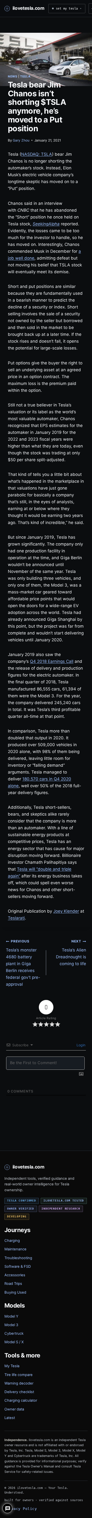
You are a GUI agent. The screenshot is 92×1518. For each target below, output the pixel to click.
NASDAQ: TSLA (36, 154)
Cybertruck (14, 1333)
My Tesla (11, 1366)
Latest (9, 1418)
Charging (12, 1240)
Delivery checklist (19, 1392)
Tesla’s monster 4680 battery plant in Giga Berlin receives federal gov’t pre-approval (23, 963)
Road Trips (13, 1283)
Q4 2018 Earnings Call (51, 661)
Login (80, 1045)
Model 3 (11, 1325)
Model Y (11, 1316)
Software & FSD (17, 1266)
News (12, 76)
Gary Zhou (21, 140)
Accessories (14, 1275)
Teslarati (16, 918)
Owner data (14, 1409)
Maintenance (15, 1249)
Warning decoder (18, 1383)
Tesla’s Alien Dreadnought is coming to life (71, 952)
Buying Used (15, 1292)
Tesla (25, 76)
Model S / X (14, 1342)
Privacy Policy (20, 1509)
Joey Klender (66, 911)
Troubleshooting (18, 1258)
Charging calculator (20, 1400)
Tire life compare (18, 1375)
